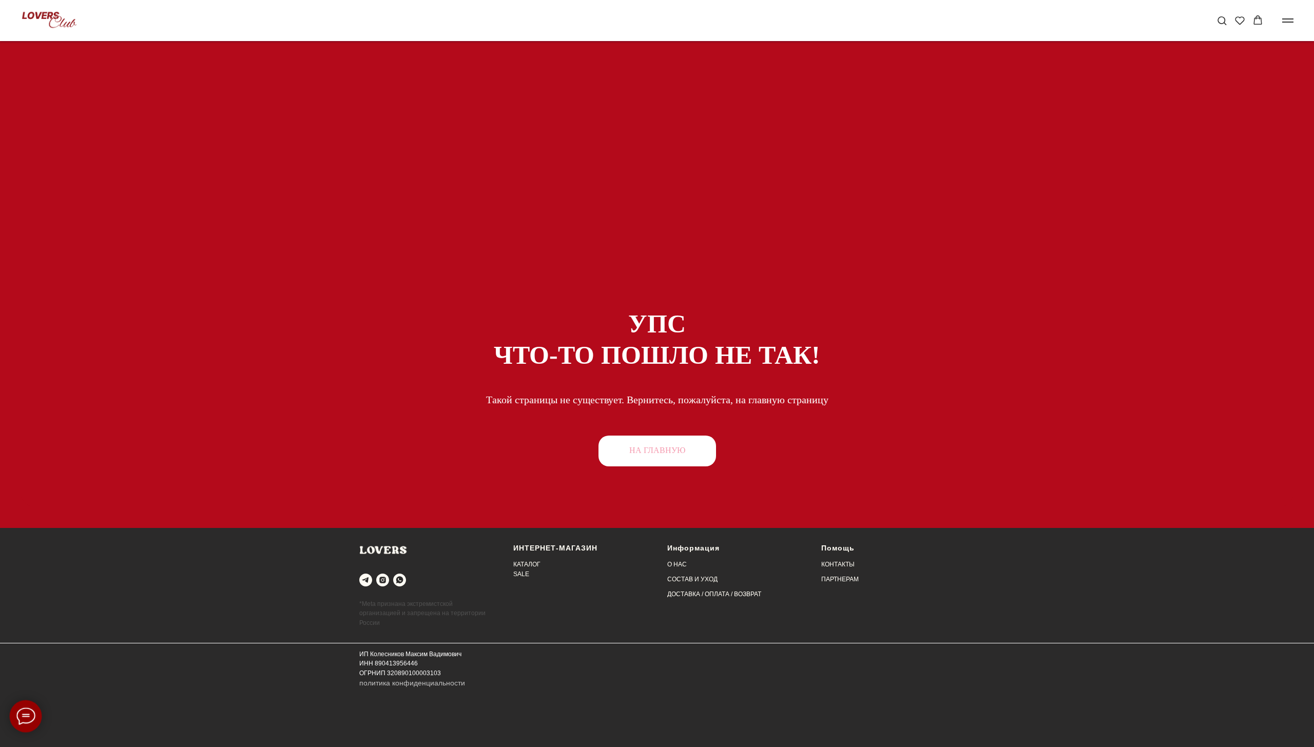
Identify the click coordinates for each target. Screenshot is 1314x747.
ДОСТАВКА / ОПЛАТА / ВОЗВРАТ (714, 594)
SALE (521, 574)
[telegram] (365, 580)
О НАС (677, 564)
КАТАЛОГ (526, 564)
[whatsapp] (399, 580)
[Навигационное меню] (1287, 20)
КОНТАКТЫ (838, 564)
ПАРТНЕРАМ (840, 579)
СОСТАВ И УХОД (692, 579)
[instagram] (382, 580)
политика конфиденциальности (412, 683)
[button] (1222, 20)
